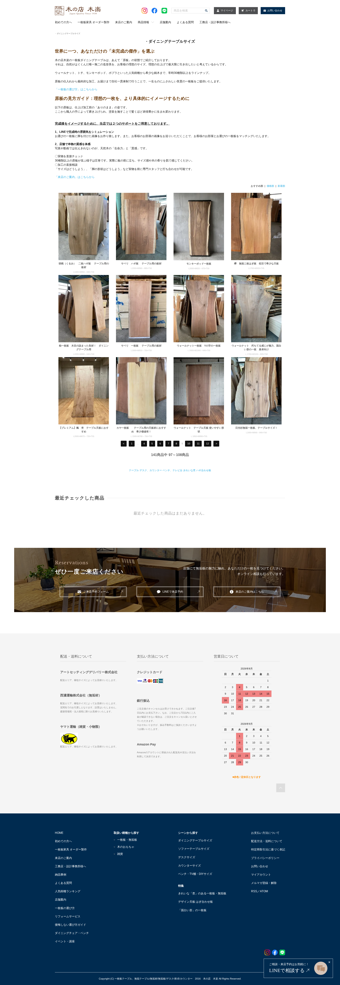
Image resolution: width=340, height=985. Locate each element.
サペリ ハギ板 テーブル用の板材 (141, 263)
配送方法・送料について (266, 841)
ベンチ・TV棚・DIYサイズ (195, 873)
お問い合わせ (259, 866)
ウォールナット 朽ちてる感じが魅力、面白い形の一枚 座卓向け (256, 347)
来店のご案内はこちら (250, 591)
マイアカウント (261, 874)
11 (198, 443)
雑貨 (120, 853)
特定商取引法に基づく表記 (268, 849)
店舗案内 (165, 22)
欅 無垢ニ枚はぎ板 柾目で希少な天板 (256, 263)
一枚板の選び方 (65, 908)
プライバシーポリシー (265, 857)
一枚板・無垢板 (127, 839)
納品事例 (60, 874)
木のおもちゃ (125, 846)
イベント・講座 (65, 941)
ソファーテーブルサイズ (193, 848)
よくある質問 (185, 22)
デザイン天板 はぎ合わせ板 (195, 901)
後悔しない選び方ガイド (70, 924)
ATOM (264, 891)
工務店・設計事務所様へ (215, 22)
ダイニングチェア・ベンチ (72, 933)
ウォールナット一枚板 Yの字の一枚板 (199, 345)
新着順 (281, 185)
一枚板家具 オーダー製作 (93, 22)
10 (188, 443)
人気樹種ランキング (67, 891)
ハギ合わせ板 (203, 470)
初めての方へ (63, 22)
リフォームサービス (67, 916)
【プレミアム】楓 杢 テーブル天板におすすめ (84, 429)
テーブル (134, 470)
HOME (59, 832)
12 (207, 443)
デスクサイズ (186, 857)
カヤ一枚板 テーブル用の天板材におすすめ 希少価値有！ (141, 429)
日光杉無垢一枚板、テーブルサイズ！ (256, 427)
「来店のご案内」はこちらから (75, 176)
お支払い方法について (265, 832)
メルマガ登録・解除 (264, 882)
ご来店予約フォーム (96, 591)
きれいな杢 (189, 470)
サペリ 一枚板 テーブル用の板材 (141, 345)
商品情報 (143, 22)
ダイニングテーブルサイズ (195, 840)
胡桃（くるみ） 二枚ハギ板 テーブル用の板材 (84, 265)
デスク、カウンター (151, 470)
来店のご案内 (123, 22)
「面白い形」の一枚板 (192, 910)
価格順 (270, 185)
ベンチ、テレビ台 (172, 470)
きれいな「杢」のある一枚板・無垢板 (202, 893)
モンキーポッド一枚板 (198, 263)
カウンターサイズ (189, 865)
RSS (254, 891)
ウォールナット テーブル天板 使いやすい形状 (199, 429)
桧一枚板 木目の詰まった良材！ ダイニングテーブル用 (84, 347)
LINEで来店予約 (173, 591)
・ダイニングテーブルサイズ (67, 33)
